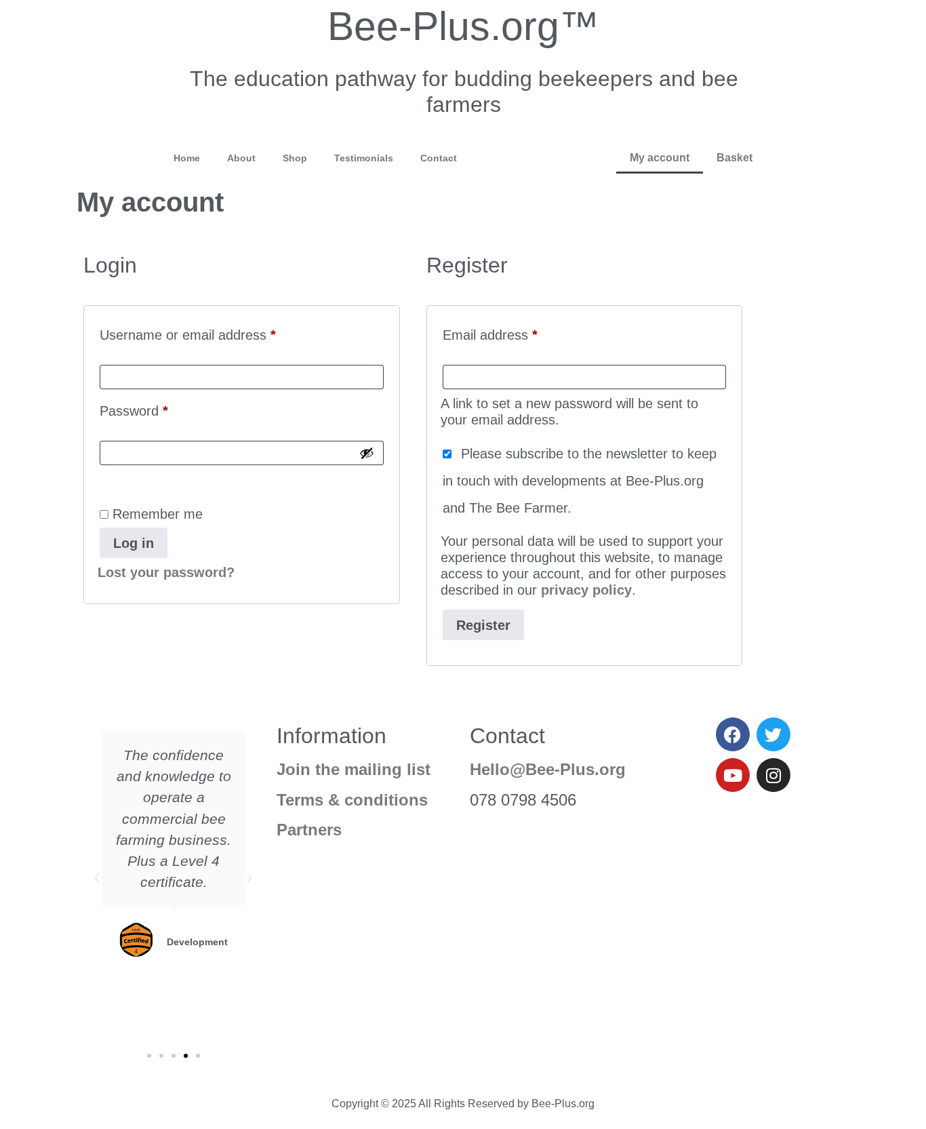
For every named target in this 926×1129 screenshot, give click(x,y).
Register (483, 625)
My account (659, 157)
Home (187, 158)
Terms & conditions (352, 800)
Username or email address (214, 331)
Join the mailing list (353, 769)
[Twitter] (773, 734)
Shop (295, 158)
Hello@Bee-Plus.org (548, 769)
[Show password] (366, 452)
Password (161, 407)
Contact (438, 158)
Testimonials (363, 158)
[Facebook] (733, 734)
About (241, 158)
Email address (517, 331)
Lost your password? (166, 572)
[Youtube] (733, 775)
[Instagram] (773, 775)
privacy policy (586, 589)
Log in (133, 543)
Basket (734, 157)
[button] (97, 878)
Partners (309, 829)
